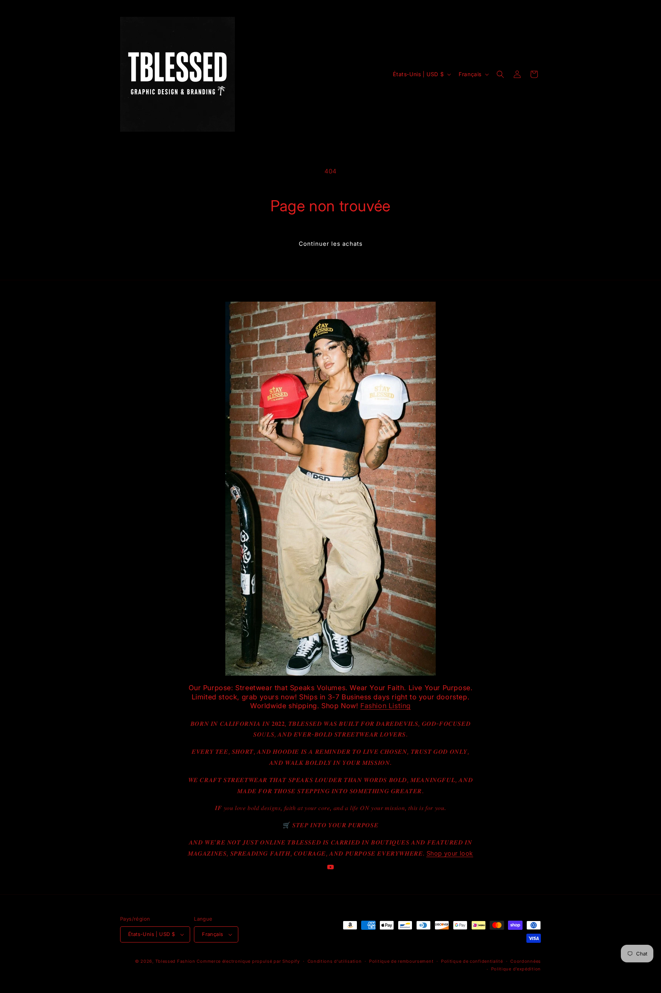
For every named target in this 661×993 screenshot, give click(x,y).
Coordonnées (525, 961)
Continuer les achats (331, 243)
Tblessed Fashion (175, 961)
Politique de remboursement (401, 961)
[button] (500, 74)
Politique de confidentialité (472, 961)
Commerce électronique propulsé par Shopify (248, 961)
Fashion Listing (385, 706)
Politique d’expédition (516, 969)
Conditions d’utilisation (335, 961)
